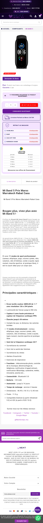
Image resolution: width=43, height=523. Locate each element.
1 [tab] (19, 68)
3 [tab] (23, 68)
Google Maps (21, 415)
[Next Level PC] (16, 16)
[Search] (39, 22)
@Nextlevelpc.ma (21, 420)
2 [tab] (21, 68)
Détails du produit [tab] (32, 181)
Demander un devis (12, 79)
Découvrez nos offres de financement (21, 170)
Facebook (7, 413)
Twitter (26, 413)
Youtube (34, 413)
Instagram (17, 413)
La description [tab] (11, 181)
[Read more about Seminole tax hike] (39, 438)
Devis (37, 510)
